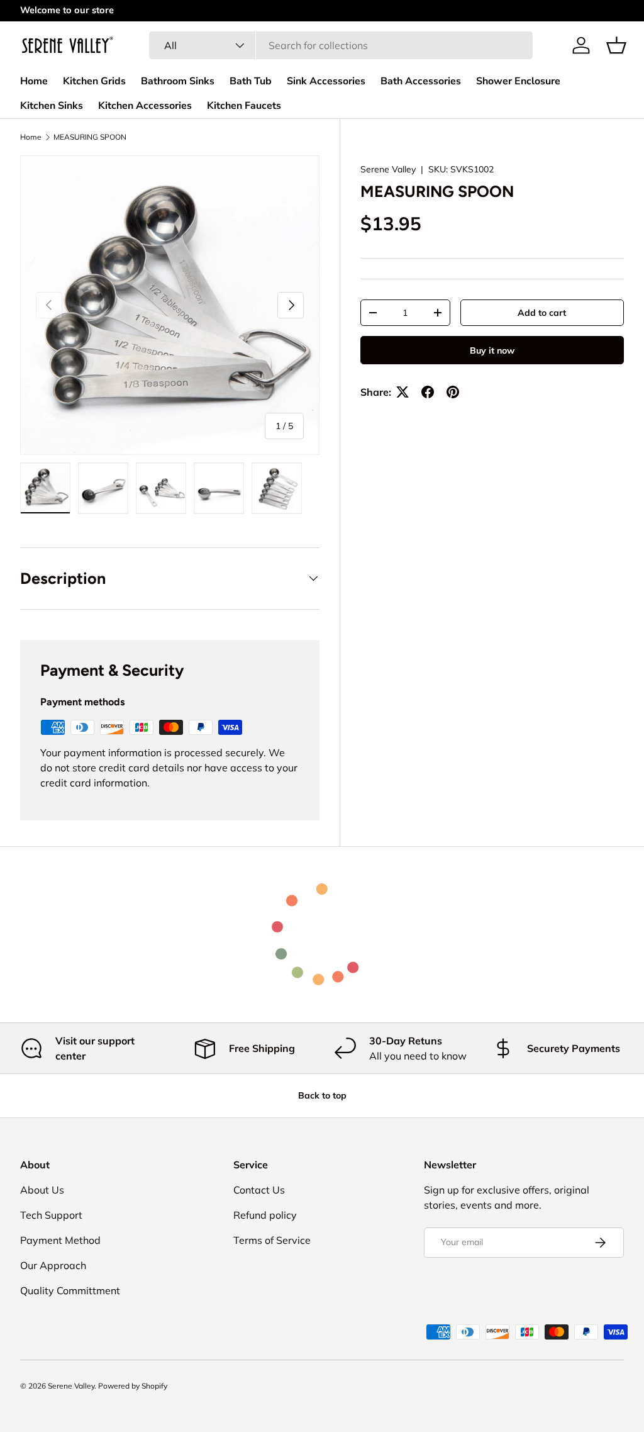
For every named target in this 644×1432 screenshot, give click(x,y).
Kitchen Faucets (244, 106)
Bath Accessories (420, 81)
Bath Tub (251, 81)
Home (34, 81)
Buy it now (492, 350)
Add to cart (542, 312)
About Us (42, 1189)
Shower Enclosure (518, 81)
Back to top (322, 1095)
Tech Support (51, 1215)
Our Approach (53, 1265)
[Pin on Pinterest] (452, 392)
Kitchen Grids (94, 81)
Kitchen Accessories (145, 106)
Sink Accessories (326, 81)
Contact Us (259, 1189)
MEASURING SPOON (89, 137)
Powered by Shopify (132, 1385)
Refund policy (265, 1215)
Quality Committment (70, 1290)
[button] (616, 45)
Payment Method (60, 1240)
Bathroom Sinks (177, 81)
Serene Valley (388, 169)
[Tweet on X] (402, 392)
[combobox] (340, 45)
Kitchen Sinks (51, 106)
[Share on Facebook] (427, 392)
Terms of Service (272, 1240)
